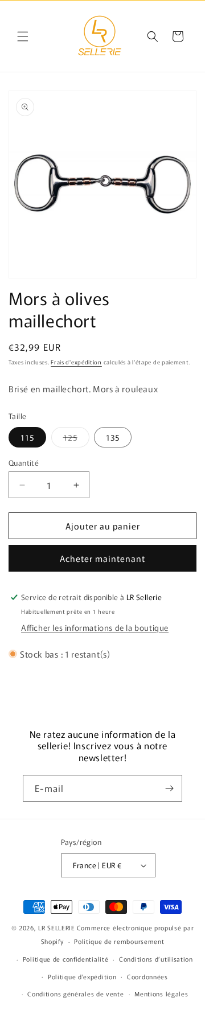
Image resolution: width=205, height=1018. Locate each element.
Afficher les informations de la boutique (95, 627)
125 (76, 439)
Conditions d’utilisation (156, 958)
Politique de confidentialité (66, 958)
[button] (22, 36)
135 (113, 437)
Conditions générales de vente (75, 993)
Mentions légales (161, 993)
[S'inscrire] (169, 788)
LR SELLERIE (56, 927)
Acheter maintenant (102, 558)
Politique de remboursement (119, 941)
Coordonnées (147, 976)
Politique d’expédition (82, 976)
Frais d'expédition (76, 362)
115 (27, 437)
